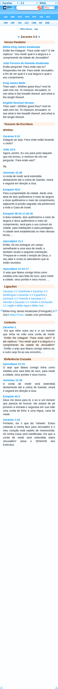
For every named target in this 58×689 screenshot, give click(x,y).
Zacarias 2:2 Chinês (26, 302)
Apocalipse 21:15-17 (16, 268)
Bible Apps (23, 305)
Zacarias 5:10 (11, 136)
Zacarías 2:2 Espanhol (31, 294)
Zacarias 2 (9, 327)
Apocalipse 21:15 (14, 364)
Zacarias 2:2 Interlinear (16, 291)
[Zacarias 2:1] (3, 317)
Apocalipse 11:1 (13, 241)
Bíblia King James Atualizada (21, 46)
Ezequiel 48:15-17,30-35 (18, 213)
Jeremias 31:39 (12, 172)
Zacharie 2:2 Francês (15, 298)
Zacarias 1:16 (11, 419)
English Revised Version (18, 102)
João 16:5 (9, 149)
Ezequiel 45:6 (11, 189)
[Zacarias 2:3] (54, 317)
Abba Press (16, 314)
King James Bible (14, 83)
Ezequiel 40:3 (11, 396)
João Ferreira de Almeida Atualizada (26, 63)
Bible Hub (38, 305)
